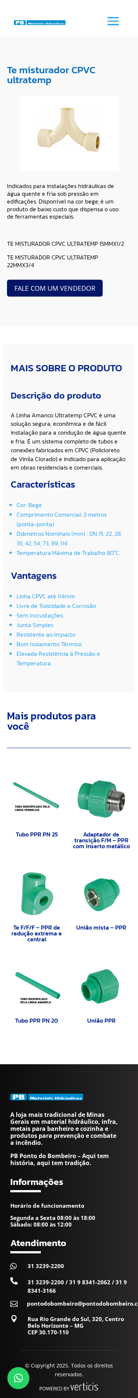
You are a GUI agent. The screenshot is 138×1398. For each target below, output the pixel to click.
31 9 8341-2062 (89, 1282)
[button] (18, 1378)
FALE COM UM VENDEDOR (54, 288)
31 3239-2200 (46, 1266)
